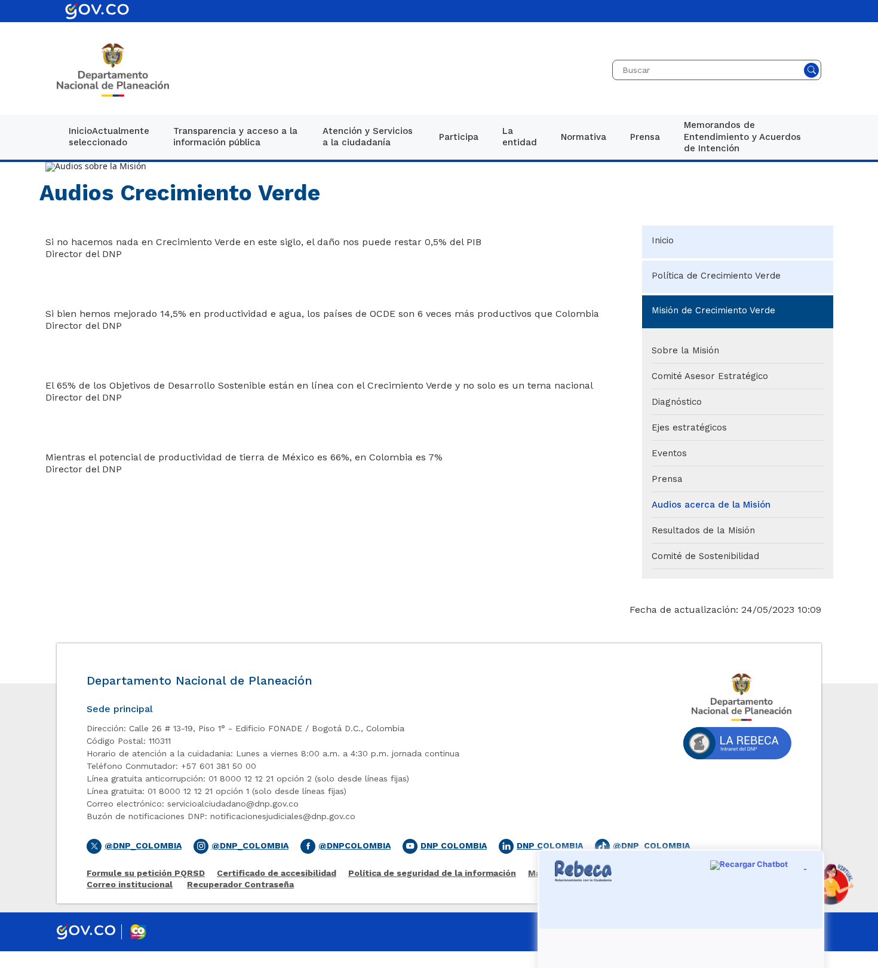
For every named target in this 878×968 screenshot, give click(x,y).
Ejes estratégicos (689, 427)
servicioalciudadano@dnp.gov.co (233, 803)
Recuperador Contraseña (240, 884)
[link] (109, 137)
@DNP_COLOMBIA (651, 845)
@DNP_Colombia (143, 845)
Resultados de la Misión (703, 530)
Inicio (663, 240)
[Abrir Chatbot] (830, 884)
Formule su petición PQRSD (146, 873)
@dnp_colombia (249, 845)
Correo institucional (130, 884)
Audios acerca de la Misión (711, 504)
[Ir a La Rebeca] (737, 746)
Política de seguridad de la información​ (432, 873)
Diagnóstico (677, 401)
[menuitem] (109, 137)
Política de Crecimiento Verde (716, 275)
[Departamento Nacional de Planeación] (113, 70)
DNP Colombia (453, 845)
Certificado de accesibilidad (276, 873)
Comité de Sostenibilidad (705, 556)
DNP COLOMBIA (550, 845)
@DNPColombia (354, 845)
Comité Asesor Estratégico (710, 376)
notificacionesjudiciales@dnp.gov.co (282, 816)
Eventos (669, 453)
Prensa (667, 479)
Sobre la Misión (685, 350)
